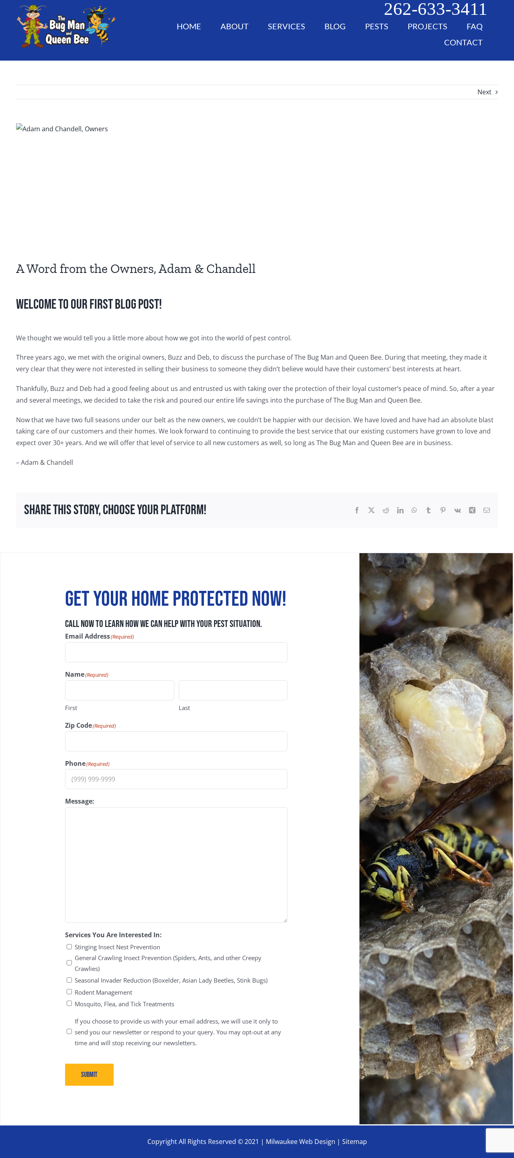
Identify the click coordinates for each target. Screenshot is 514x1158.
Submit (89, 1074)
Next (484, 92)
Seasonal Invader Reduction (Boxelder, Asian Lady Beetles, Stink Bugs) (171, 980)
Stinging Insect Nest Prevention (117, 947)
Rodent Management (103, 992)
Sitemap (354, 1141)
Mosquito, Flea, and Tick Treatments (124, 1004)
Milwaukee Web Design (300, 1141)
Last (184, 708)
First (71, 708)
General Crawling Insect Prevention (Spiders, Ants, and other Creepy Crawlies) (168, 963)
